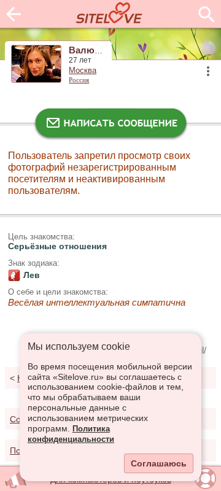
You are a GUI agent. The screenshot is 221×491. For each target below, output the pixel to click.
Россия (79, 79)
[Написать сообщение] (110, 125)
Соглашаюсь (159, 463)
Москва (82, 70)
